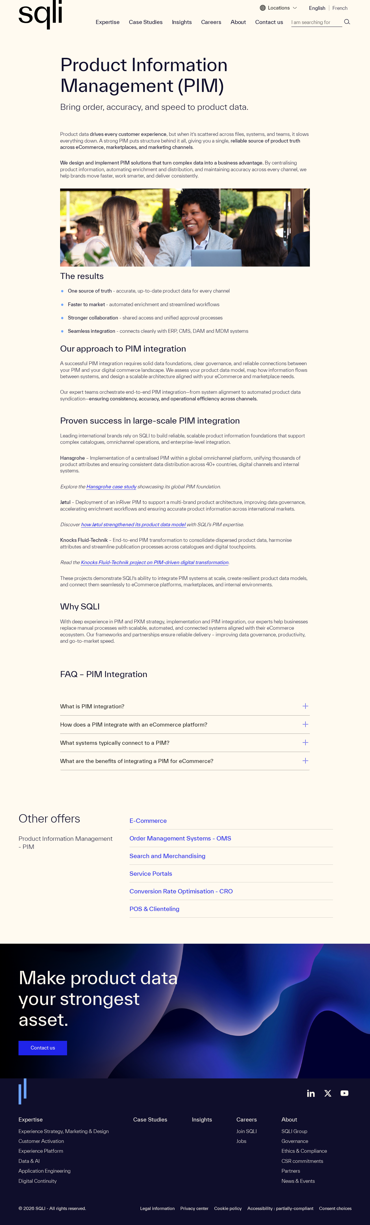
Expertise (108, 22)
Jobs (241, 1141)
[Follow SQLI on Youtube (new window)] (345, 1093)
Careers (211, 22)
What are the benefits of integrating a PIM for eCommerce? (136, 761)
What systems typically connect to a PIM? (114, 743)
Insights (182, 22)
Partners (291, 1171)
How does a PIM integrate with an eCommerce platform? (133, 724)
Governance (295, 1141)
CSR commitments (302, 1161)
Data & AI (29, 1161)
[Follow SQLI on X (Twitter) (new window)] (328, 1093)
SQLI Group (294, 1131)
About (238, 22)
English (317, 8)
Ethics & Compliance (304, 1151)
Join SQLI (246, 1131)
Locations (279, 7)
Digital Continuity (37, 1181)
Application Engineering (44, 1171)
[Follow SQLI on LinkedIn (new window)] (311, 1093)
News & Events (298, 1181)
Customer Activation (41, 1141)
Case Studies (146, 22)
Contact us (269, 22)
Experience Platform (40, 1151)
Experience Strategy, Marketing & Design (63, 1131)
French (339, 8)
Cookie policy (228, 1208)
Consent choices (335, 1208)
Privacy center (194, 1208)
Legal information (157, 1208)
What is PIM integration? (92, 706)
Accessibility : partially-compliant (280, 1208)
